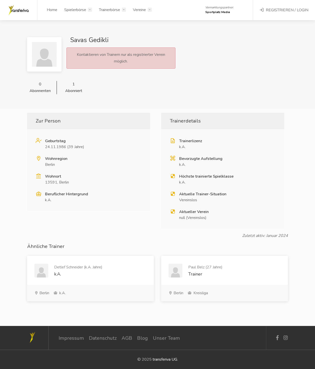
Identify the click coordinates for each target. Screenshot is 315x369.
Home (52, 10)
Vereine (139, 10)
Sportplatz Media (217, 12)
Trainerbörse (109, 10)
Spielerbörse (75, 10)
